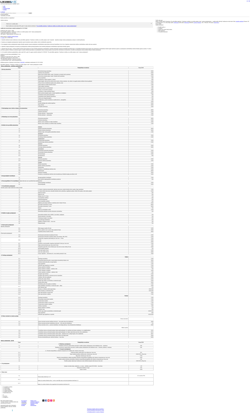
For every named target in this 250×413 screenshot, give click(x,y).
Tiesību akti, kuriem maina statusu (165, 29)
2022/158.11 (216, 22)
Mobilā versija (33, 400)
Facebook (5, 396)
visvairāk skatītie (6, 8)
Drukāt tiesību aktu (7, 392)
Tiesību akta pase (159, 20)
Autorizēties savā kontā (5, 15)
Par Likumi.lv (24, 400)
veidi (4, 6)
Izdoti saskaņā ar (161, 30)
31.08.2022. (22, 62)
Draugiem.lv (5, 397)
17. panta (2, 37)
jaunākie (5, 9)
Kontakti (23, 405)
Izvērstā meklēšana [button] (4, 14)
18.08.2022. (176, 22)
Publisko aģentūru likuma (13, 36)
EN (249, 1)
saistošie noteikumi (240, 21)
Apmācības (23, 404)
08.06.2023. (186, 22)
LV (247, 1)
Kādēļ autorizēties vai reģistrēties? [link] (7, 17)
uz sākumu (3, 11)
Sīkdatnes (32, 404)
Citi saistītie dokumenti (163, 31)
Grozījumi (160, 28)
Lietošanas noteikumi (34, 401)
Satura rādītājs (158, 23)
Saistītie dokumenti (159, 24)
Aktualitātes (23, 401)
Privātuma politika (34, 403)
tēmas (4, 7)
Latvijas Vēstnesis (197, 22)
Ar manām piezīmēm (7, 390)
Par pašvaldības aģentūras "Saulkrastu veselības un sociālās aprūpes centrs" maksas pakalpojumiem (56, 25)
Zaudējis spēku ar (161, 27)
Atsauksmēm (24, 403)
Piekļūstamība (33, 405)
